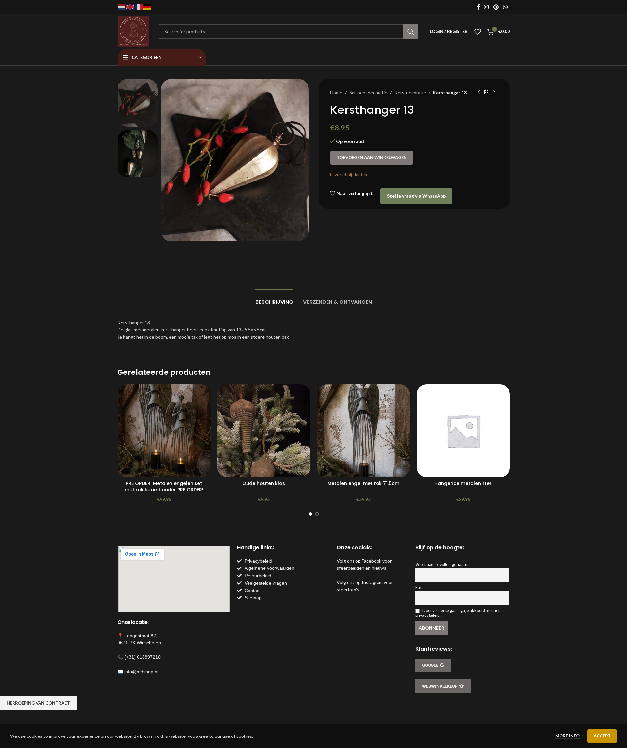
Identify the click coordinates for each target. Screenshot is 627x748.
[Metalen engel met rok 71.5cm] (363, 430)
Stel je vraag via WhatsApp (416, 196)
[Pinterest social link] (496, 7)
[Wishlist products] (477, 31)
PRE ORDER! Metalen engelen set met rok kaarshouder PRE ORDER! (164, 486)
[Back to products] (486, 93)
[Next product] (494, 93)
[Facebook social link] (478, 7)
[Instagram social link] (486, 7)
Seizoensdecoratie (368, 92)
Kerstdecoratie (410, 92)
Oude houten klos (263, 483)
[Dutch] (122, 6)
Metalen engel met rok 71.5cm (363, 483)
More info (568, 735)
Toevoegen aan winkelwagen (372, 157)
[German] (147, 6)
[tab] (274, 299)
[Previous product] (479, 93)
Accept (602, 735)
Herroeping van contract (38, 703)
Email (420, 587)
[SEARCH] (410, 31)
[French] (139, 6)
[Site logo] (133, 31)
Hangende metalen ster (463, 483)
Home (336, 92)
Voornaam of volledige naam (441, 564)
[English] (130, 6)
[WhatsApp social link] (505, 7)
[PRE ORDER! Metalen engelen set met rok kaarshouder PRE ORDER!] (164, 430)
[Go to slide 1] (310, 514)
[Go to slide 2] (317, 514)
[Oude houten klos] (263, 430)
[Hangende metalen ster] (463, 430)
